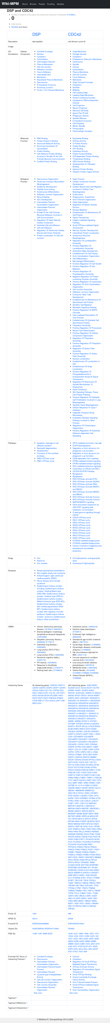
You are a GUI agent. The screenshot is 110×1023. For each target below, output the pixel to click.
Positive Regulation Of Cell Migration (84, 267)
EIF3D (96, 764)
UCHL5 (52, 700)
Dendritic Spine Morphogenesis (85, 405)
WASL (94, 900)
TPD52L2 (72, 888)
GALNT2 (82, 780)
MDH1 (91, 813)
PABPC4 (76, 829)
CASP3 (79, 734)
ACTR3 (96, 687)
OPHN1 (97, 826)
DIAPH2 (78, 757)
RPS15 (71, 862)
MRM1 (78, 816)
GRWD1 (92, 782)
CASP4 (42, 687)
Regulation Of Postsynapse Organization (84, 426)
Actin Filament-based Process (85, 982)
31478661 (71, 14)
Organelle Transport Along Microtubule (83, 414)
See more (38, 992)
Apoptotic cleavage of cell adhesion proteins (47, 444)
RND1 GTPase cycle (45, 461)
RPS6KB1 (85, 862)
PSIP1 (97, 849)
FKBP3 (87, 775)
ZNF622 (71, 908)
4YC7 (75, 946)
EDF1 (87, 762)
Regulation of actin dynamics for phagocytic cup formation (86, 449)
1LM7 (40, 933)
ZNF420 (93, 906)
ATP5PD (79, 723)
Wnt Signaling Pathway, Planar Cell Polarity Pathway (85, 393)
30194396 (91, 670)
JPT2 (96, 795)
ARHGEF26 (83, 716)
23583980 (41, 647)
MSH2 (92, 816)
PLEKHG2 (86, 841)
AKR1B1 (71, 693)
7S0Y (80, 951)
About (25, 4)
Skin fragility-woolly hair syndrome (51, 573)
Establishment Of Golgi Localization (82, 367)
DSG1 (98, 759)
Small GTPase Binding (82, 974)
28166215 (49, 629)
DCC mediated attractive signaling (87, 466)
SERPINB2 (72, 867)
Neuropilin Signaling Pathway (85, 307)
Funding (51, 4)
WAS (75, 900)
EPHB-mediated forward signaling (86, 461)
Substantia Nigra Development (85, 250)
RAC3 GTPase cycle (81, 535)
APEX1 (84, 695)
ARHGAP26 (83, 703)
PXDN (92, 854)
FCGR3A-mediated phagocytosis (86, 540)
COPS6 (56, 690)
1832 (34, 913)
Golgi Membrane (79, 51)
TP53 (96, 885)
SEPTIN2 (85, 865)
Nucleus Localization (81, 358)
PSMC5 (78, 852)
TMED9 (85, 883)
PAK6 (75, 831)
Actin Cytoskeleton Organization (86, 256)
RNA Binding (42, 138)
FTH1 (70, 780)
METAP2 (71, 816)
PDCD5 (71, 836)
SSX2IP (93, 875)
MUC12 (81, 818)
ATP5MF (71, 723)
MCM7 (85, 813)
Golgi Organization (80, 202)
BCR (92, 726)
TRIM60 (78, 890)
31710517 (50, 642)
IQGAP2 (84, 795)
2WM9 (87, 941)
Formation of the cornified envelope (47, 454)
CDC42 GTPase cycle (82, 517)
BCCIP (78, 726)
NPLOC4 (90, 823)
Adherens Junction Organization (50, 194)
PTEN (34, 700)
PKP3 (40, 698)
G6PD (75, 780)
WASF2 (88, 900)
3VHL (88, 943)
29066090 (41, 642)
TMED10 (77, 883)
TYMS (95, 893)
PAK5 (70, 831)
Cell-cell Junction (44, 66)
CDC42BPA (78, 736)
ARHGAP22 (73, 703)
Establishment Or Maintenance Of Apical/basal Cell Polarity (87, 301)
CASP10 (61, 685)
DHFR (95, 754)
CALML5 (71, 731)
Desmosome (42, 82)
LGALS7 (95, 800)
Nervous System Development (85, 230)
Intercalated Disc (44, 74)
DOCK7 (71, 759)
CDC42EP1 (83, 739)
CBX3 (97, 734)
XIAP (76, 903)
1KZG (75, 938)
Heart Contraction (80, 389)
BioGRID (14, 27)
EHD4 (82, 764)
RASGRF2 (89, 857)
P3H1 (70, 829)
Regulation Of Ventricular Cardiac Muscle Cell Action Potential (50, 231)
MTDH (47, 695)
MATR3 (85, 811)
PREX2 (87, 847)
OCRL (85, 826)
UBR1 (88, 895)
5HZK (95, 946)
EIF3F (70, 767)
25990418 (93, 626)
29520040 (77, 636)
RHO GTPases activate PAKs (85, 484)
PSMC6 (85, 852)
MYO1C (88, 818)
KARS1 (71, 798)
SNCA (70, 872)
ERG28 (78, 770)
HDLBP (85, 788)
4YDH (80, 946)
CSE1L (89, 752)
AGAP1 (78, 690)
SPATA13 (87, 872)
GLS (70, 782)
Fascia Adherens (44, 72)
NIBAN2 (76, 823)
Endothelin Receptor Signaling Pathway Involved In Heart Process (85, 420)
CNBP (95, 746)
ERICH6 (84, 770)
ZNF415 (85, 906)
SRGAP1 (95, 872)
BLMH (70, 728)
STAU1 (90, 877)
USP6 (77, 898)
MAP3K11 (81, 805)
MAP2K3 (92, 803)
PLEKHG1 (77, 841)
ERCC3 (71, 770)
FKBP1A (79, 775)
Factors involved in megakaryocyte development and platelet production (87, 548)
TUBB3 (83, 893)
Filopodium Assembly (82, 325)
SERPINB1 (94, 865)
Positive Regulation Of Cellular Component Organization (85, 334)
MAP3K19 (90, 805)
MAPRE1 (86, 808)
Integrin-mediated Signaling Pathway (84, 221)
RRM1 (92, 862)
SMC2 (96, 870)
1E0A (76, 936)
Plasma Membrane (45, 64)
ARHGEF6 (72, 718)
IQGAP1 (76, 795)
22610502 (89, 660)
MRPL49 (85, 816)
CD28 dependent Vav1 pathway (86, 458)
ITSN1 (90, 795)
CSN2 (95, 752)
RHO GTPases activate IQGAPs (86, 481)
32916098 (42, 636)
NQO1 (96, 823)
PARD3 (88, 831)
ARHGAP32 (83, 705)
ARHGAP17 (85, 700)
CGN (83, 746)
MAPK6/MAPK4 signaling (83, 502)
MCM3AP (72, 813)
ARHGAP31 (73, 705)
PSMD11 (93, 852)
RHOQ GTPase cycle (81, 525)
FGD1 (78, 772)
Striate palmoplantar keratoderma (50, 570)
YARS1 (88, 903)
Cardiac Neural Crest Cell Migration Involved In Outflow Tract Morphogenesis (87, 189)
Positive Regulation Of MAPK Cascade (85, 311)
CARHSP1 (95, 731)
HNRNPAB (79, 790)
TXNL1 (89, 893)
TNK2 (81, 885)
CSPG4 (71, 754)
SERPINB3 (82, 867)
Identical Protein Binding (83, 169)
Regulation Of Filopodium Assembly (83, 339)
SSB (88, 875)
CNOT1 (71, 749)
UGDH (94, 895)
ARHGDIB (81, 710)
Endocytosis (78, 194)
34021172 (82, 654)
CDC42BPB (88, 736)
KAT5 (77, 798)
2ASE (86, 938)
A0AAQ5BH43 (38, 928)
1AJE (75, 933)
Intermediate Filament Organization (46, 208)
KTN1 (98, 798)
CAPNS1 (79, 731)
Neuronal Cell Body (81, 110)
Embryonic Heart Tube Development (82, 295)
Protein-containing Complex (84, 97)
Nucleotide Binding (80, 138)
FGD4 (94, 772)
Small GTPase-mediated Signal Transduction (86, 226)
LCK (82, 800)
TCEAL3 (92, 880)
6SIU (90, 949)
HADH (95, 785)
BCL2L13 (86, 726)
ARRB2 (78, 721)
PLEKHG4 (72, 844)
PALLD (81, 831)
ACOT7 (90, 687)
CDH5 (41, 690)
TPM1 (78, 888)
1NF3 (80, 938)
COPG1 (71, 752)
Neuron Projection (80, 108)
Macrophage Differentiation (84, 261)
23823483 (92, 667)
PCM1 (92, 834)
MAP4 (78, 808)
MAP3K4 (71, 808)
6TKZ (75, 951)
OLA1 (91, 826)
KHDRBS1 (84, 798)
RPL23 (94, 859)
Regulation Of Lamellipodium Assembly (84, 241)
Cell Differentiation (80, 258)
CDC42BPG (73, 739)
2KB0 (96, 938)
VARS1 (84, 898)
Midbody (76, 90)
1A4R (70, 933)
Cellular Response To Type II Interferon (85, 408)
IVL (54, 693)
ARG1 (77, 698)
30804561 (58, 629)
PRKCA (93, 847)
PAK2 (88, 829)
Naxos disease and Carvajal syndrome (48, 582)
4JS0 (70, 946)
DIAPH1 (71, 757)
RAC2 (98, 854)
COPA (90, 749)
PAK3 (94, 829)
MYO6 (94, 818)
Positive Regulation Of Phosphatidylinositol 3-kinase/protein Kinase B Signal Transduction (85, 375)
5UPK (70, 949)
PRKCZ (84, 849)
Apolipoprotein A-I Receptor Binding (84, 165)
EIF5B (81, 767)
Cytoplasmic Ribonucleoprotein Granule (85, 101)
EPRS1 (94, 767)
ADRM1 (71, 690)
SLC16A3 (89, 870)
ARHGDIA (72, 710)
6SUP (95, 949)
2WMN (93, 941)
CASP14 (71, 734)
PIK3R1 (96, 839)
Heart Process (79, 179)
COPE (96, 749)
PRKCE (60, 698)
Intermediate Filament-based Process (49, 968)
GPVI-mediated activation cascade (87, 443)
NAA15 (78, 821)
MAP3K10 (72, 805)
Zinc (39, 558)
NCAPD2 (91, 821)
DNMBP (93, 757)
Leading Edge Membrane (83, 95)
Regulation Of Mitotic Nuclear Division (85, 206)
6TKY (70, 951)
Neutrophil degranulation (47, 448)
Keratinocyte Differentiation (48, 191)
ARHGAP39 (73, 708)
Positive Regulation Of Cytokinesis (87, 281)
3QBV (82, 943)
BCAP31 (71, 726)
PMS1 (90, 844)
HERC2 (91, 788)
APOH (90, 695)
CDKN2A (93, 744)
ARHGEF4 (93, 716)
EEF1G (71, 764)
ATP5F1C (85, 721)
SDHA (77, 865)
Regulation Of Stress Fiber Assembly (84, 349)
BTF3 (88, 728)
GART (89, 780)
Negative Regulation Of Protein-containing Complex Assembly (86, 277)
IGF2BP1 (94, 793)
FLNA (92, 775)
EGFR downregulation (82, 445)
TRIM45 (71, 890)
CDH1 (87, 744)
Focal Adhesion (79, 77)
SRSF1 (82, 875)
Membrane (41, 77)
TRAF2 (85, 888)
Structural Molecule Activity (48, 143)
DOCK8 (78, 759)
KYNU (70, 800)
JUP (58, 693)
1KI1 (97, 936)
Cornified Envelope (45, 51)
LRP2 (82, 803)
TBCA (85, 880)
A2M (89, 685)
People (42, 4)
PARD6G (79, 834)
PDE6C (78, 836)
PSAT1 (91, 849)
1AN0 (86, 933)
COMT (85, 749)
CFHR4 (78, 746)
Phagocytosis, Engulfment (84, 197)
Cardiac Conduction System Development (84, 182)
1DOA (70, 936)
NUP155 (78, 826)
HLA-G (98, 788)
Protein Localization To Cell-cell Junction (50, 236)
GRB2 (85, 782)
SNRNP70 (78, 872)
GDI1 (94, 780)
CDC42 (74, 34)
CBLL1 (92, 734)
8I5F (85, 951)
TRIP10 (90, 890)
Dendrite (76, 87)
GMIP (74, 782)
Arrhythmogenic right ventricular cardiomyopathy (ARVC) (50, 577)
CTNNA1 (78, 754)
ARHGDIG (90, 710)
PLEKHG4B (82, 844)
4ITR (97, 943)
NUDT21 (71, 826)
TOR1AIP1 (89, 885)
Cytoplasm (41, 56)
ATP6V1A (88, 723)
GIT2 (99, 780)
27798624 (57, 670)
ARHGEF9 (91, 718)
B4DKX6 (48, 928)
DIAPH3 (86, 757)
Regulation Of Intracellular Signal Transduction (86, 970)
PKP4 (45, 698)
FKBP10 (71, 775)
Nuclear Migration (80, 209)
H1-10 (77, 785)
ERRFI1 (92, 770)
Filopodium (77, 84)
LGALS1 (87, 800)
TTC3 (46, 700)
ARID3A (53, 685)
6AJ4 (81, 949)
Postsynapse (78, 128)
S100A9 (71, 865)
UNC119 (71, 898)
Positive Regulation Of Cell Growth (87, 263)
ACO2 (83, 687)
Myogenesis (78, 473)
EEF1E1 (93, 762)
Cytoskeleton (42, 59)
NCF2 (97, 821)
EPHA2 (87, 767)
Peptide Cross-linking (46, 189)
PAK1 (83, 829)
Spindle (76, 64)
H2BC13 (88, 785)
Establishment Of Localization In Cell (86, 362)
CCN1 (70, 736)
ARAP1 (97, 695)
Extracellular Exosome (46, 84)
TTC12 (76, 893)
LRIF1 (76, 803)
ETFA (98, 770)
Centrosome (78, 61)
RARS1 (81, 857)
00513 (34, 918)
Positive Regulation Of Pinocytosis (87, 327)
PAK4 (99, 829)
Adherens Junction (44, 69)
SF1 (89, 867)
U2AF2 (71, 895)
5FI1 (90, 946)
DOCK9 (85, 759)
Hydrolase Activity (80, 151)
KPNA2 (92, 798)
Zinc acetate (42, 563)
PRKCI (78, 849)
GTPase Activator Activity (83, 966)
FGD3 (89, 772)
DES (62, 690)
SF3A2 (95, 867)
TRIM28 (91, 888)
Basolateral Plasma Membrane (49, 79)
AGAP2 (85, 690)
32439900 (52, 662)
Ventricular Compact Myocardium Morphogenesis (50, 182)
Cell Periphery (78, 123)
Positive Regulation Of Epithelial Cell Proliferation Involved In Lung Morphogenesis (87, 400)
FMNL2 (77, 777)
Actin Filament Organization (84, 199)
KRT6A (41, 695)
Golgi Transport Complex (83, 82)
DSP (36, 34)
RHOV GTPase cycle (81, 538)
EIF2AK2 (89, 764)
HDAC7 (78, 788)
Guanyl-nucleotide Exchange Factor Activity (84, 978)
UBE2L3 (82, 895)
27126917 (77, 631)
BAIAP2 (95, 723)
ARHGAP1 (84, 698)
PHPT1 (82, 839)
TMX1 (98, 883)
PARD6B (71, 834)
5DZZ (50, 933)
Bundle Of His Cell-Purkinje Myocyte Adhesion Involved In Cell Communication (49, 215)
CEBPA (71, 746)
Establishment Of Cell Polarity (85, 253)
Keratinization (42, 450)
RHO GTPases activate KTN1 (85, 479)
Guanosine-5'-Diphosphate (83, 563)
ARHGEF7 (81, 718)
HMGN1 (71, 790)
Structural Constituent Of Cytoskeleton (47, 147)
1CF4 (96, 933)
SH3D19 (81, 870)
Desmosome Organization (47, 179)
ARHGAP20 (95, 700)
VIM (63, 700)
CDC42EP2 (93, 739)
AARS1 (94, 685)
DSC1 (34, 693)
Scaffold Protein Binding (47, 161)
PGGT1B (96, 836)
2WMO (71, 943)
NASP (84, 821)
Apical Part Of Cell (80, 113)
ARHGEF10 (73, 713)
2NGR (70, 941)
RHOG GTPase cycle (81, 527)
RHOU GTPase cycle (81, 532)
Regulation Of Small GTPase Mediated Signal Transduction (85, 963)
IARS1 (87, 793)
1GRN (86, 936)
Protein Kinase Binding (82, 153)
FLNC (97, 775)
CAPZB (87, 731)
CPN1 (77, 752)
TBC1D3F (79, 880)
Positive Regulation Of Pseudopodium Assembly (83, 272)
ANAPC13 (90, 693)
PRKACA (52, 698)
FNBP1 (83, 777)
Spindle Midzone (79, 118)
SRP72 (76, 875)
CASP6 (49, 687)
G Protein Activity (80, 143)
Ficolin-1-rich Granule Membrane (50, 90)
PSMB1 (71, 852)
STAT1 (83, 877)
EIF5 (76, 767)
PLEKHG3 (96, 841)
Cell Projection (79, 105)
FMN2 (70, 777)
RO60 (82, 859)
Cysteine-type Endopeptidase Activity (49, 975)
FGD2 (83, 772)
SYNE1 (71, 880)
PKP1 (60, 695)
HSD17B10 (72, 793)
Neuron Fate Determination (84, 330)
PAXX (86, 834)
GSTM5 (71, 785)
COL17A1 (48, 690)
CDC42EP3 (72, 741)
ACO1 (77, 687)
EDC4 (81, 762)
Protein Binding (43, 151)
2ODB (76, 941)
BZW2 (94, 728)
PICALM (89, 839)
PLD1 (70, 841)
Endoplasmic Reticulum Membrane (87, 59)
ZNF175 (71, 906)
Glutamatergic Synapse (82, 131)
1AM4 (80, 933)
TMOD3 (92, 883)
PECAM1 (54, 695)
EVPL (45, 693)
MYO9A (71, 821)
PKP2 (34, 698)
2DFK (91, 938)
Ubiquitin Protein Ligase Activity (86, 171)
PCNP (97, 834)
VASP (90, 898)
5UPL (75, 949)
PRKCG (71, 849)
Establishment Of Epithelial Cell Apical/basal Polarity (86, 321)
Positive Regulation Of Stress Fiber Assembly (85, 354)
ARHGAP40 (83, 708)
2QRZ (81, 941)
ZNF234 (78, 906)
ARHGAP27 (94, 703)
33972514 (90, 665)
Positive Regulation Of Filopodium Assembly (87, 344)
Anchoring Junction (45, 87)
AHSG (91, 690)
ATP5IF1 (93, 721)
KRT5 (34, 695)
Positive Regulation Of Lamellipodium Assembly (83, 247)
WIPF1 (71, 903)
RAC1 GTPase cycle (81, 520)
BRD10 (83, 728)
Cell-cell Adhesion (44, 227)
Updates (60, 4)
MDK (96, 813)
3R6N (45, 933)
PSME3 (86, 854)
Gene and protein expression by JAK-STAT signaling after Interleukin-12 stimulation (86, 507)
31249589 (77, 672)
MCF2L (92, 811)
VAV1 (95, 898)
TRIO (84, 890)
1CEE (91, 933)
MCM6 (79, 813)
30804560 (41, 652)
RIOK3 (76, 859)
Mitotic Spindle (79, 126)
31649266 (94, 672)
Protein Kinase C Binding (47, 141)
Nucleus (40, 54)
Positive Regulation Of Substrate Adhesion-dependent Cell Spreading (86, 433)
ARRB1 (71, 721)
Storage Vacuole (79, 54)
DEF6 (85, 754)
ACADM (71, 687)
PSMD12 (71, 854)
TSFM (70, 893)
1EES (81, 936)
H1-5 (82, 785)
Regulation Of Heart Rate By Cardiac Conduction (49, 221)
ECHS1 (75, 762)
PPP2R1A (72, 847)
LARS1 (77, 800)
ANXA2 (71, 695)
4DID (93, 943)
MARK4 (71, 811)
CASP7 (56, 687)
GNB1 (80, 782)
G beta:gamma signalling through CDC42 (86, 513)
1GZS (92, 936)
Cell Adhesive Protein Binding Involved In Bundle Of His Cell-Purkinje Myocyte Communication (51, 156)
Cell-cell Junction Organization (49, 979)
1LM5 (34, 933)
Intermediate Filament (46, 61)
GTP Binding (78, 148)
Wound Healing (43, 197)
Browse (33, 4)
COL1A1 (78, 749)
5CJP (85, 946)
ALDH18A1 (80, 693)
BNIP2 (76, 728)
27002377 (58, 667)
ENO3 (40, 693)
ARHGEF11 (83, 713)
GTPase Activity (79, 141)
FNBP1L (90, 777)
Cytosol (76, 66)
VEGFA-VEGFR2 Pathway (84, 471)
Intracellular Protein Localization (86, 233)
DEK (90, 754)
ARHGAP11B (73, 700)
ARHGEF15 (93, 713)
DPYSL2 (92, 759)
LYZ (86, 803)
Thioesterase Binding (81, 158)
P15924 (56, 928)
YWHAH (95, 903)
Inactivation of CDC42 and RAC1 (86, 468)
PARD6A (95, 831)
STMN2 (96, 877)
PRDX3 (80, 847)
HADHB (71, 788)
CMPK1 (89, 746)
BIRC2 (97, 726)
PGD (90, 836)
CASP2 (35, 687)
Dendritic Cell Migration (82, 304)
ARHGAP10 (95, 698)
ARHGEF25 (73, 716)
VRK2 (70, 900)
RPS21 (77, 862)
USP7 (58, 700)
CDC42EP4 (83, 741)
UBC (76, 895)
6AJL (86, 949)
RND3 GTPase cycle (45, 458)
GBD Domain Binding (81, 161)
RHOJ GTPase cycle (81, 530)
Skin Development (44, 199)
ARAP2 (71, 698)
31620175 (41, 660)
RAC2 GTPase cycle (81, 522)
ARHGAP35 (94, 705)
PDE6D (84, 836)
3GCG (76, 943)
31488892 (96, 644)
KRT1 (62, 693)
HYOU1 (81, 793)
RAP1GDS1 (73, 857)
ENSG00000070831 (76, 923)
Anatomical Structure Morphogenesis (81, 236)
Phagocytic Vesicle (81, 115)
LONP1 (71, 803)
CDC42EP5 (93, 741)
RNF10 (41, 700)
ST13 (70, 877)
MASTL (78, 811)
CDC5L (81, 744)
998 (69, 913)
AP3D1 (78, 695)
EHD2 (77, 764)
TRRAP (97, 890)
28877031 (83, 642)
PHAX (70, 839)
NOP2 (83, 823)
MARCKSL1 (95, 808)
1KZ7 (70, 938)
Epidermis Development (47, 186)
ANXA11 (98, 693)
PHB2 (76, 839)
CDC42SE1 (72, 744)
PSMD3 (79, 854)
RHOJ (70, 859)
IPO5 (70, 795)
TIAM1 (71, 883)
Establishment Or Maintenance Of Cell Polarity (87, 213)
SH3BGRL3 (73, 870)
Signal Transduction (81, 217)
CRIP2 (83, 752)
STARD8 (76, 877)
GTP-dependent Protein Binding (86, 156)
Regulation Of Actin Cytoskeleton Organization (86, 285)
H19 (50, 693)
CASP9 (62, 687)
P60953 (71, 928)
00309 (70, 918)
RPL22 (88, 859)
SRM (70, 875)
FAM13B (71, 772)
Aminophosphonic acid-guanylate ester (86, 559)
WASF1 (81, 900)
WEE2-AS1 (37, 703)
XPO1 (81, 903)
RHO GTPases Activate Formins (86, 497)
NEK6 (70, 823)
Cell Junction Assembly (82, 289)
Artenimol (41, 560)
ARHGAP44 (94, 708)
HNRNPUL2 (89, 790)
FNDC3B (98, 777)
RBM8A (98, 857)
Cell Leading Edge (80, 92)
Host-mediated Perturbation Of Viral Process (85, 316)
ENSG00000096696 (40, 923)
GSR (98, 782)
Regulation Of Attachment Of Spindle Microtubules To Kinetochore (85, 384)
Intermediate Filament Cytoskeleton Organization (48, 203)
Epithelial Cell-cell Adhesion (48, 225)
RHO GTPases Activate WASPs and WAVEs (86, 488)
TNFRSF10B (73, 885)
